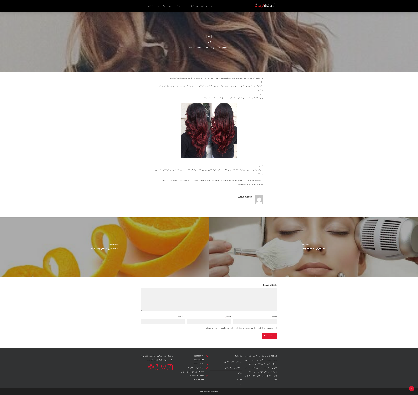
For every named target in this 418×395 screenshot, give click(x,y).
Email (228, 316)
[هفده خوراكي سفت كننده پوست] (313, 247)
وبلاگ (209, 36)
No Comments (195, 48)
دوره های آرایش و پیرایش (233, 367)
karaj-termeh (198, 379)
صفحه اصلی (238, 356)
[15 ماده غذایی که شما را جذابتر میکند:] (104, 247)
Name (273, 316)
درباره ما (239, 379)
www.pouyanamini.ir (213, 391)
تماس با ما (238, 384)
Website (181, 316)
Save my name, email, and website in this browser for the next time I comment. (240, 328)
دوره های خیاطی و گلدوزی (233, 361)
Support (222, 48)
